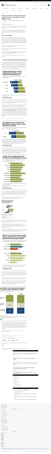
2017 (13, 46)
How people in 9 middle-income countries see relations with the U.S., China (25, 363)
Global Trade (21, 335)
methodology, (3, 331)
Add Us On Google (4, 22)
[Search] (48, 5)
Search (35, 4)
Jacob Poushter (4, 24)
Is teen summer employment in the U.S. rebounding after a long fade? (25, 399)
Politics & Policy (4, 410)
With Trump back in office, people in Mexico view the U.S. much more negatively (24, 373)
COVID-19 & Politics (8, 335)
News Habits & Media (4, 428)
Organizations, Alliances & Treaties (5, 336)
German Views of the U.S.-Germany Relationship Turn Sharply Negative (24, 359)
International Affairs (4, 412)
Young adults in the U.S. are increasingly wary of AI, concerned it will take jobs (25, 394)
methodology (3, 56)
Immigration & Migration (5, 414)
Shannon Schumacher (10, 24)
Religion (3, 417)
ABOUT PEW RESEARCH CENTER (5, 448)
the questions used (6, 55)
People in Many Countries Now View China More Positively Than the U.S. (25, 397)
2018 (11, 46)
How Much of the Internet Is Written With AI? (21, 389)
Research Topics (5, 8)
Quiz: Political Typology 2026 (19, 391)
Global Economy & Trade (17, 335)
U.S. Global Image (11, 336)
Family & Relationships (5, 421)
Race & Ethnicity (4, 415)
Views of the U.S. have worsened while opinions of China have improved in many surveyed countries (24, 368)
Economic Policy (12, 335)
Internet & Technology (4, 426)
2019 (9, 46)
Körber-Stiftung (12, 37)
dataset (9, 331)
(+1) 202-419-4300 (4, 408)
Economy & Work (4, 423)
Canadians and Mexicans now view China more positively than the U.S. (25, 354)
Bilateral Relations (4, 335)
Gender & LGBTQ (4, 420)
